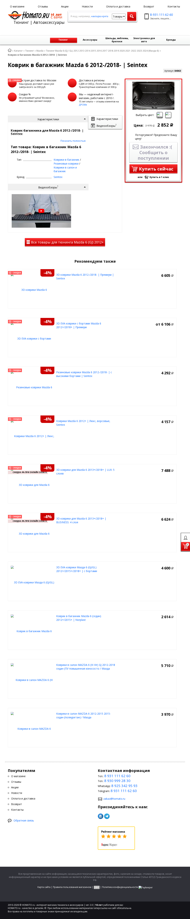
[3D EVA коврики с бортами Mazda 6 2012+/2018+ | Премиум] (32, 338)
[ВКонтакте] (100, 816)
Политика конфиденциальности (120, 887)
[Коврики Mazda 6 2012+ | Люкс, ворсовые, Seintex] (32, 436)
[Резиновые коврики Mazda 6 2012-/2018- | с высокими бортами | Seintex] (32, 387)
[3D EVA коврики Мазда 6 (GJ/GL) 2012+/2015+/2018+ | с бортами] (32, 582)
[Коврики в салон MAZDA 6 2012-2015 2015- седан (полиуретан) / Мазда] (32, 728)
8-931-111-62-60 (161, 15)
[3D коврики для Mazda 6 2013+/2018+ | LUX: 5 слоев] (32, 484)
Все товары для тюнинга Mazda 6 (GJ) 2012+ (67, 242)
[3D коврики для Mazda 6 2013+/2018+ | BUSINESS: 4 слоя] (32, 533)
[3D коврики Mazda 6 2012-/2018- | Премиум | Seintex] (32, 289)
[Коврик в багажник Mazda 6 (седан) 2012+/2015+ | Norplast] (32, 631)
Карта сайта (43, 887)
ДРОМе (83, 104)
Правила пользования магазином (72, 887)
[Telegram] (107, 816)
